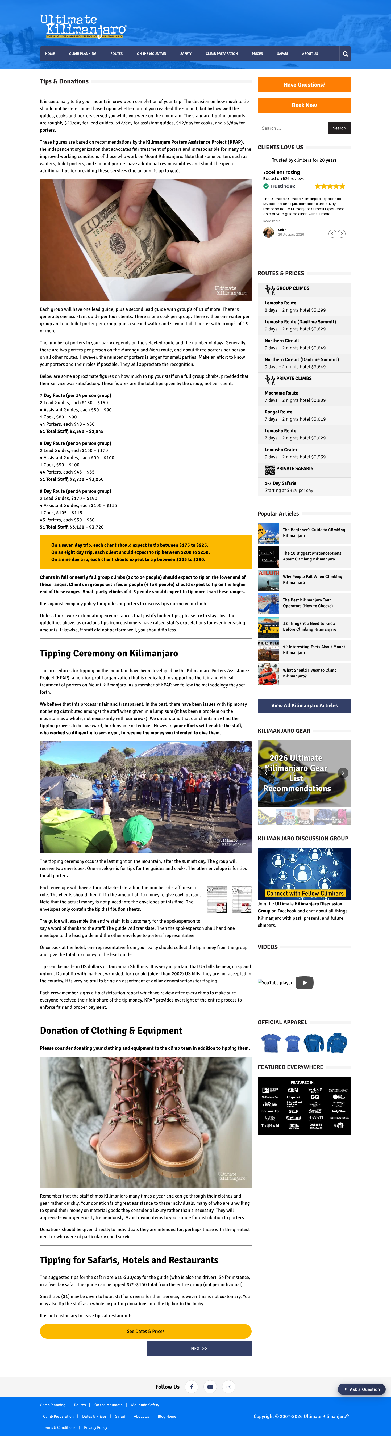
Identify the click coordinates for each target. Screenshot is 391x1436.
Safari (120, 1416)
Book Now (304, 105)
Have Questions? (304, 84)
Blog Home (167, 1416)
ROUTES (116, 54)
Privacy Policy (95, 1427)
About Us (141, 1416)
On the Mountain (108, 1404)
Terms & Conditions (59, 1427)
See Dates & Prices (146, 1331)
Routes (80, 1404)
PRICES (257, 54)
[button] (342, 234)
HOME (50, 54)
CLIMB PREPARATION (222, 54)
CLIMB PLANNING (82, 54)
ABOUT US (310, 54)
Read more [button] (271, 221)
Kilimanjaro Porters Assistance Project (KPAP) (194, 142)
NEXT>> (199, 1348)
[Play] (305, 982)
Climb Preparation (58, 1416)
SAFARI (282, 54)
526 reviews (294, 178)
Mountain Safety (145, 1404)
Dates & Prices (94, 1416)
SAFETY (186, 54)
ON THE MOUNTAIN (151, 54)
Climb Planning (52, 1404)
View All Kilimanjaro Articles (304, 705)
